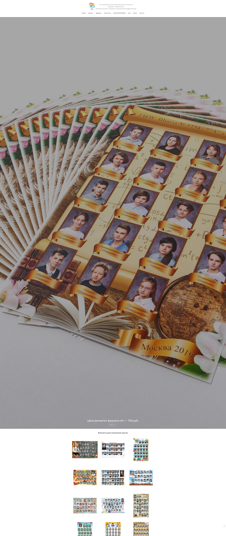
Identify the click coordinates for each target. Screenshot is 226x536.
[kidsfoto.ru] (113, 6)
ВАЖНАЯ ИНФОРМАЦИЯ (119, 13)
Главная (84, 13)
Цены (129, 13)
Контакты (141, 13)
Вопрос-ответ (107, 13)
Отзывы (135, 13)
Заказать (114, 424)
